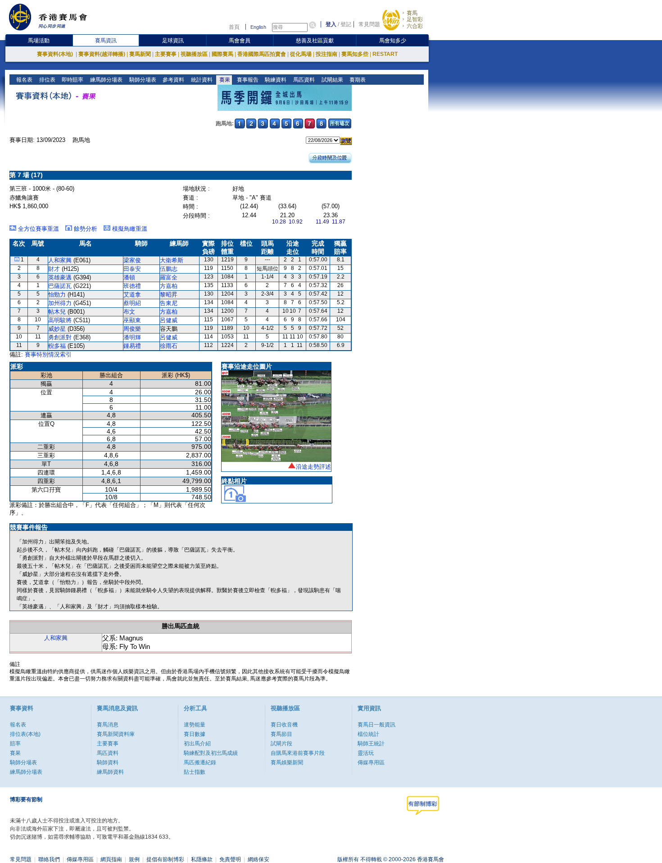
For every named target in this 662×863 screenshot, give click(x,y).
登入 (331, 24)
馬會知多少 (392, 40)
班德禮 (132, 286)
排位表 (46, 80)
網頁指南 (111, 859)
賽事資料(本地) (55, 54)
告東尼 (168, 303)
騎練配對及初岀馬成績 (211, 753)
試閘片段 (281, 743)
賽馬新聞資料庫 (116, 734)
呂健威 (168, 320)
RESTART (385, 54)
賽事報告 (247, 80)
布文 (129, 311)
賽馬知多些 (354, 54)
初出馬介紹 (197, 743)
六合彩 (415, 26)
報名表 (23, 80)
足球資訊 (173, 40)
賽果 (224, 80)
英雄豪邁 (60, 277)
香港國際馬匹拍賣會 (261, 54)
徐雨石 (168, 345)
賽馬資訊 (106, 40)
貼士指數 (194, 772)
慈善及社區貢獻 (315, 40)
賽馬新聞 (140, 54)
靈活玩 (366, 753)
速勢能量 (194, 724)
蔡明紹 (132, 303)
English (258, 27)
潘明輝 (132, 337)
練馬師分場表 (105, 80)
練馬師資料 (110, 772)
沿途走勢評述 (313, 466)
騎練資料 (274, 80)
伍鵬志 (168, 268)
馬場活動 (39, 40)
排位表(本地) (25, 734)
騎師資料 (107, 762)
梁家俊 (132, 260)
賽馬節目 (281, 734)
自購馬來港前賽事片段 (298, 753)
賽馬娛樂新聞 (287, 762)
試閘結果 (331, 80)
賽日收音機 (284, 724)
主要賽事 (166, 54)
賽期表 (357, 80)
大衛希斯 (171, 260)
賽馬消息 (107, 724)
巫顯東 (132, 320)
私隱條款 (202, 859)
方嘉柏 (168, 286)
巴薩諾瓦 (60, 286)
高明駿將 (60, 320)
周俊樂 (132, 328)
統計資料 (201, 80)
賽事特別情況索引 (48, 354)
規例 (134, 859)
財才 (54, 268)
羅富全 (168, 277)
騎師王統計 (371, 743)
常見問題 (369, 24)
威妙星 (57, 328)
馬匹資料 (303, 80)
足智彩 (415, 19)
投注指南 (326, 54)
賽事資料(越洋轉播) (101, 54)
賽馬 (412, 13)
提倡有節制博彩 (165, 859)
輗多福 (57, 345)
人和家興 (60, 260)
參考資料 (172, 80)
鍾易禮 (132, 345)
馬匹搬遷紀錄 (200, 762)
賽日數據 (194, 734)
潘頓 (129, 277)
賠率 (15, 743)
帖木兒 (57, 311)
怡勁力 (57, 294)
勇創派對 (60, 337)
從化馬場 (301, 54)
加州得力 (60, 303)
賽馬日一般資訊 (376, 724)
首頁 (234, 27)
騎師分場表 (142, 80)
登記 (345, 24)
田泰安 (132, 268)
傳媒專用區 (371, 762)
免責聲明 (230, 859)
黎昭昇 (168, 294)
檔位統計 (368, 734)
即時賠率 (71, 80)
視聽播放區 (194, 54)
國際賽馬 (222, 54)
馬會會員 (239, 40)
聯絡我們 (49, 859)
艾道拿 (132, 294)
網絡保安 (258, 859)
